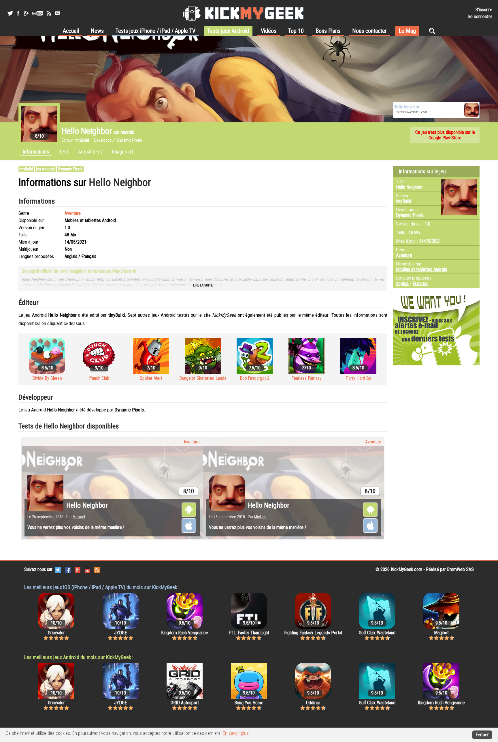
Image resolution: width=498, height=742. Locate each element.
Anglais (402, 283)
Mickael (79, 517)
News (97, 30)
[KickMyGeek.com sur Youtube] (87, 569)
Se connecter (480, 16)
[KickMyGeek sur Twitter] (10, 13)
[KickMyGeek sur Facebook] (18, 13)
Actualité (90, 152)
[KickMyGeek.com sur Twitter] (57, 569)
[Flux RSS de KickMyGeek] (49, 13)
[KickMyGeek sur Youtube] (37, 13)
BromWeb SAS (460, 569)
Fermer (482, 734)
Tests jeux (155, 30)
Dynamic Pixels (70, 169)
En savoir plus (236, 733)
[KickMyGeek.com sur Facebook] (67, 569)
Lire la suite (203, 285)
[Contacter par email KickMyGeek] (57, 13)
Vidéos (268, 30)
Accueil (71, 30)
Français (420, 283)
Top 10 (296, 30)
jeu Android (45, 169)
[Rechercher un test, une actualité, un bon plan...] (434, 30)
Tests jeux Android (228, 30)
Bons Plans (328, 30)
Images (123, 152)
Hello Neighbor (87, 505)
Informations (36, 152)
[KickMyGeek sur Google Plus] (26, 13)
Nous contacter (369, 30)
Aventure (73, 213)
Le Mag (407, 30)
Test (63, 152)
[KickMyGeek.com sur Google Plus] (77, 569)
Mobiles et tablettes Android (421, 269)
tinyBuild (26, 169)
